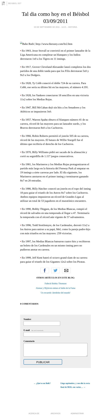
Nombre (27, 319)
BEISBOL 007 (14, 3)
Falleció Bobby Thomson (55, 283)
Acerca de (34, 413)
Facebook (44, 270)
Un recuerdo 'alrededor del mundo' (55, 293)
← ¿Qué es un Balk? (42, 383)
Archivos (55, 413)
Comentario (29, 341)
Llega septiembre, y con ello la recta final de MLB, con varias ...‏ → (75, 385)
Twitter (55, 270)
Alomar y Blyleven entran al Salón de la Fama (55, 288)
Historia (72, 27)
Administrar (77, 413)
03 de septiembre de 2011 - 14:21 (50, 27)
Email (66, 270)
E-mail (34, 330)
